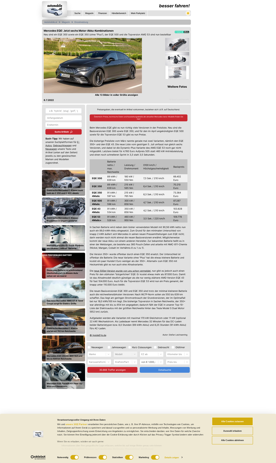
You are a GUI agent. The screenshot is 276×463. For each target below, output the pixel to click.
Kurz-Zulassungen (142, 347)
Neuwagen (51, 148)
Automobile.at (50, 22)
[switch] (103, 457)
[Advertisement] (116, 413)
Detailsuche (164, 369)
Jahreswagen (119, 347)
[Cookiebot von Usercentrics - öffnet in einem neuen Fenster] (38, 457)
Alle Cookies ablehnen (232, 440)
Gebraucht (163, 347)
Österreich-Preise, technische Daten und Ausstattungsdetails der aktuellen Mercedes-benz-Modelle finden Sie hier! (138, 118)
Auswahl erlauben (232, 431)
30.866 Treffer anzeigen (112, 369)
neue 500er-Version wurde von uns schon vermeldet (122, 270)
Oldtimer (180, 347)
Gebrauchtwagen (62, 145)
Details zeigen (172, 457)
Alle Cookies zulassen (232, 421)
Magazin (66, 22)
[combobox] (89, 354)
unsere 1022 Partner (76, 424)
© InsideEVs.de (98, 335)
